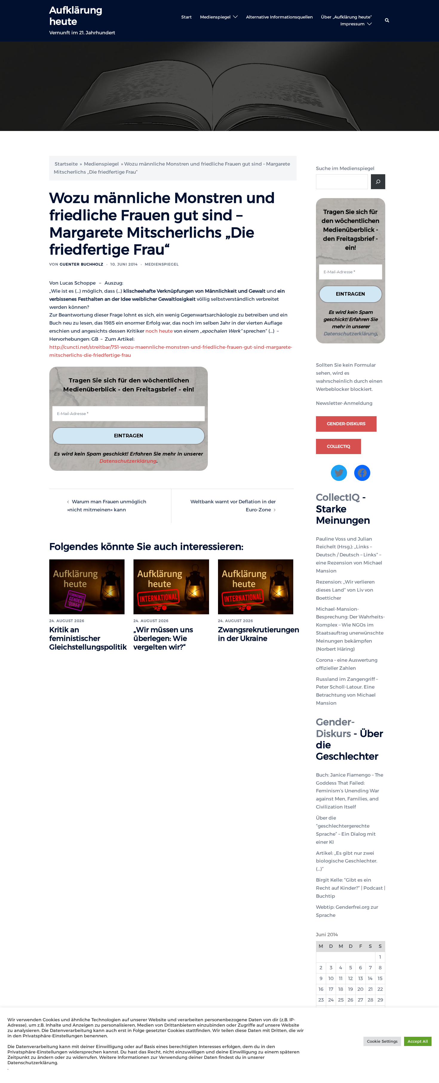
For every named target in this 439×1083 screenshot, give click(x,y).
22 (380, 989)
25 (341, 1000)
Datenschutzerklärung (127, 461)
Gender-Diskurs (346, 423)
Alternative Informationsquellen (279, 17)
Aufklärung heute (75, 15)
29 (380, 1000)
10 (331, 978)
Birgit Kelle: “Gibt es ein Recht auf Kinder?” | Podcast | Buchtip (350, 888)
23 (321, 1000)
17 (331, 989)
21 (370, 989)
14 (370, 978)
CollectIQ (338, 446)
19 (350, 989)
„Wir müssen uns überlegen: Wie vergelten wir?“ (163, 638)
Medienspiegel (215, 17)
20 (360, 989)
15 (380, 978)
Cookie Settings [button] (382, 1041)
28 (370, 1000)
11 (341, 978)
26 (350, 1000)
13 (360, 978)
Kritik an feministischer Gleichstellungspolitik (88, 638)
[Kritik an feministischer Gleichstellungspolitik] (87, 586)
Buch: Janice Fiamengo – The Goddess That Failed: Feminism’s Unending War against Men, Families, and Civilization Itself (349, 791)
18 (340, 989)
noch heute (159, 331)
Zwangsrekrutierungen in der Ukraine (258, 634)
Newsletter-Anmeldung (344, 403)
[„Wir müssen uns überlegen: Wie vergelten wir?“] (171, 586)
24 (331, 1000)
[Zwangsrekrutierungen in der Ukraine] (255, 586)
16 (321, 989)
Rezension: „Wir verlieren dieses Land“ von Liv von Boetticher (345, 590)
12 (350, 978)
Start (186, 17)
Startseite (66, 164)
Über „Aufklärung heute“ (346, 17)
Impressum (352, 24)
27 (360, 1000)
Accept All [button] (418, 1041)
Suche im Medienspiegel (345, 168)
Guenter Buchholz (81, 264)
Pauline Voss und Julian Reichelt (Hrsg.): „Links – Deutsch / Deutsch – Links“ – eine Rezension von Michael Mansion (349, 555)
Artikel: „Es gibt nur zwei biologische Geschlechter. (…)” (346, 861)
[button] (387, 20)
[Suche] (378, 181)
